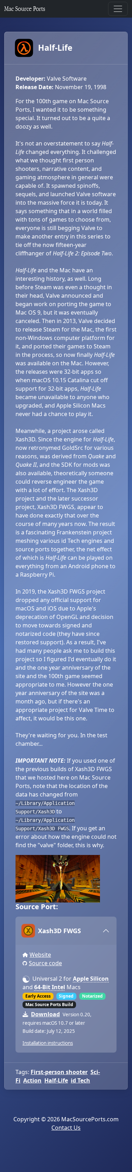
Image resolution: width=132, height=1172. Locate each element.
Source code (45, 963)
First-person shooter (59, 1072)
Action (32, 1080)
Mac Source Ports (24, 9)
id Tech (80, 1080)
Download (45, 1014)
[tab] (66, 931)
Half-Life (55, 47)
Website (40, 955)
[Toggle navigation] (118, 9)
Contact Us (66, 1127)
